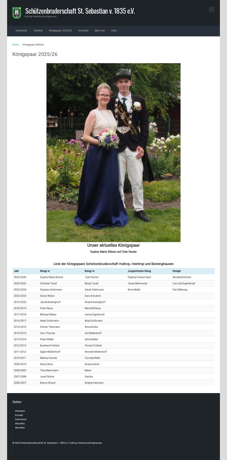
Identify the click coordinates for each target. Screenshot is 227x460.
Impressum (21, 419)
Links (114, 30)
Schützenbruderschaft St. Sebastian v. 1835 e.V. (80, 10)
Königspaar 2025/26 (60, 30)
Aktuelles (20, 423)
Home (15, 44)
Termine (38, 30)
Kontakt (19, 415)
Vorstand (83, 30)
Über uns (100, 30)
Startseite (21, 30)
